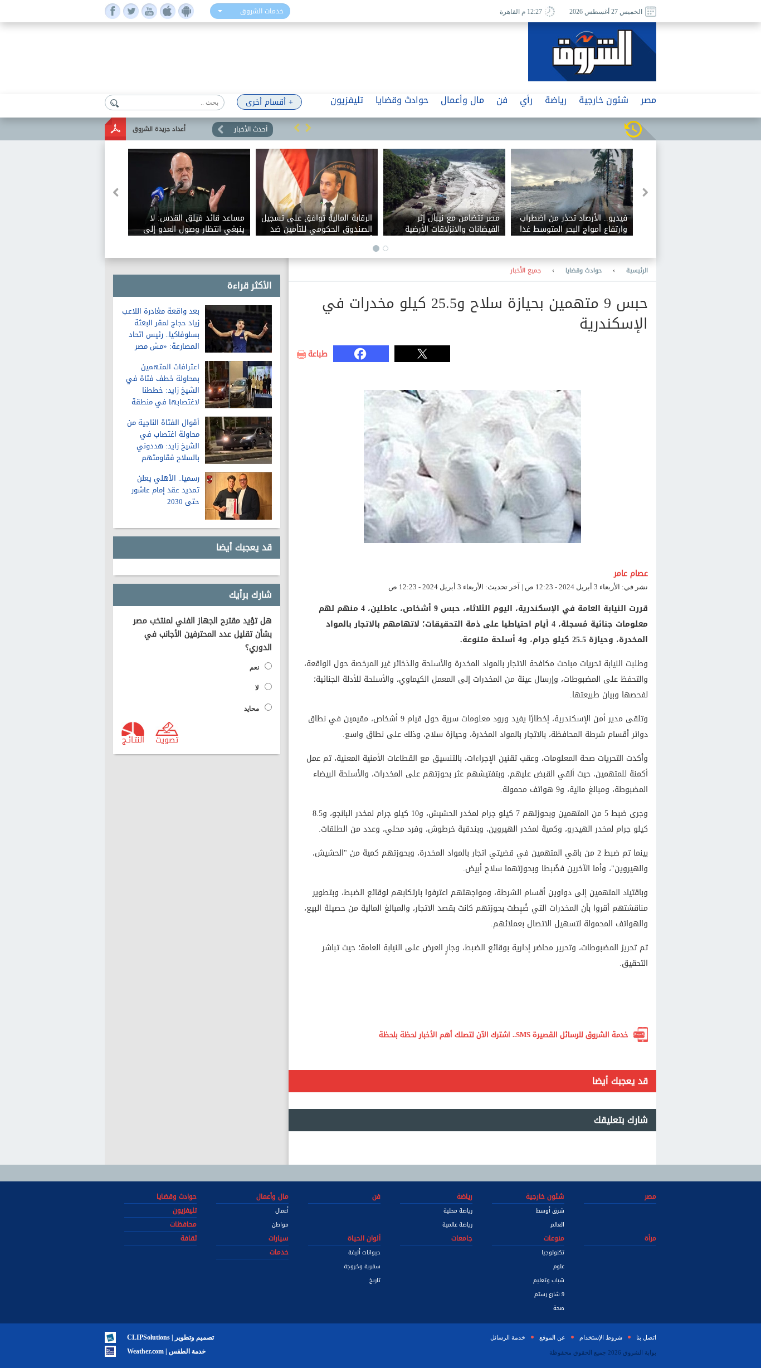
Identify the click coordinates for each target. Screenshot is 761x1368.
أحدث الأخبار (250, 129)
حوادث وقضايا (583, 270)
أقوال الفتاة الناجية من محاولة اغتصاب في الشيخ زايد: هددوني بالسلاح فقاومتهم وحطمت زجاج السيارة (163, 446)
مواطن (280, 1224)
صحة (558, 1308)
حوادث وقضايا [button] (401, 100)
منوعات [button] (554, 1238)
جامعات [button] (461, 1238)
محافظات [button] (183, 1224)
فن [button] (502, 100)
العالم (557, 1224)
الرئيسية (637, 270)
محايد (251, 708)
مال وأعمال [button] (462, 100)
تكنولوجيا (553, 1252)
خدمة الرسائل (507, 1337)
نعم (254, 667)
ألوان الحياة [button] (364, 1238)
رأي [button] (526, 100)
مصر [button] (648, 100)
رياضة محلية (457, 1210)
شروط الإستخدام (600, 1337)
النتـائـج (133, 739)
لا (257, 688)
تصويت (166, 739)
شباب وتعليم (548, 1280)
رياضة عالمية (457, 1224)
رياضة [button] (556, 100)
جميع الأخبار (525, 270)
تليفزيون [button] (346, 100)
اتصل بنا (646, 1337)
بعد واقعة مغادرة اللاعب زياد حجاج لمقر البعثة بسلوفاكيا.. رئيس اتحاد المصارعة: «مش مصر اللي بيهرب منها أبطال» (160, 334)
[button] (297, 127)
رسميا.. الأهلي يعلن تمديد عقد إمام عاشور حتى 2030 (165, 490)
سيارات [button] (279, 1238)
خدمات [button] (279, 1252)
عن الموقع (552, 1337)
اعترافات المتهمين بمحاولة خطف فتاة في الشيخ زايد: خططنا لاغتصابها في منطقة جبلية (162, 390)
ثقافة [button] (189, 1238)
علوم (558, 1266)
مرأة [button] (650, 1238)
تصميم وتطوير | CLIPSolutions (170, 1337)
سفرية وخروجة (362, 1266)
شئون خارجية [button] (603, 100)
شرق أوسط (550, 1210)
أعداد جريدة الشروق (159, 129)
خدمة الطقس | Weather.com (166, 1351)
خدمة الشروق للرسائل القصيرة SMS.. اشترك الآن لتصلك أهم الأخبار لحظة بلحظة (503, 1035)
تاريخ (374, 1280)
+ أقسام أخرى (269, 102)
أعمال (282, 1210)
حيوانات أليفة (364, 1252)
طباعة (318, 354)
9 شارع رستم (549, 1294)
